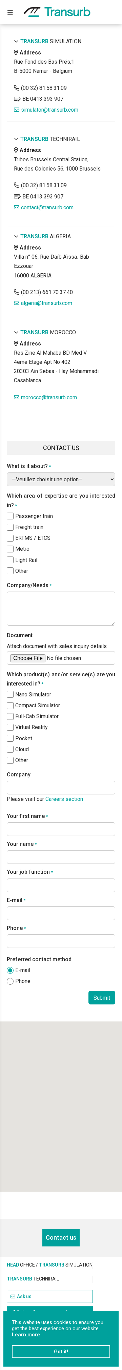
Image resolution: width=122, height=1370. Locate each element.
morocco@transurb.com (49, 397)
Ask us (24, 1296)
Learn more (26, 1335)
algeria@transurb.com (46, 303)
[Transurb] (57, 12)
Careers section (64, 799)
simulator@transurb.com (49, 110)
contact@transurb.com (47, 207)
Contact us (61, 1237)
